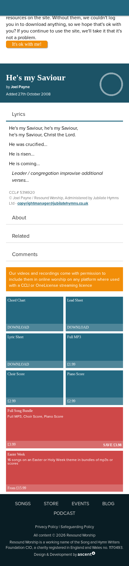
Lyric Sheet (18, 350)
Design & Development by (56, 554)
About (19, 217)
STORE (51, 503)
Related (20, 236)
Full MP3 (74, 350)
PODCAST (64, 513)
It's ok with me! (26, 44)
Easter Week (60, 471)
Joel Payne (20, 87)
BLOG (108, 503)
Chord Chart (18, 313)
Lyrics (18, 114)
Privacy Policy (46, 526)
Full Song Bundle (35, 428)
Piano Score (75, 387)
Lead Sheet (78, 313)
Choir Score (16, 387)
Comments (25, 254)
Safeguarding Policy (77, 526)
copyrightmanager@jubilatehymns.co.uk (52, 203)
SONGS (23, 503)
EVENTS (80, 503)
